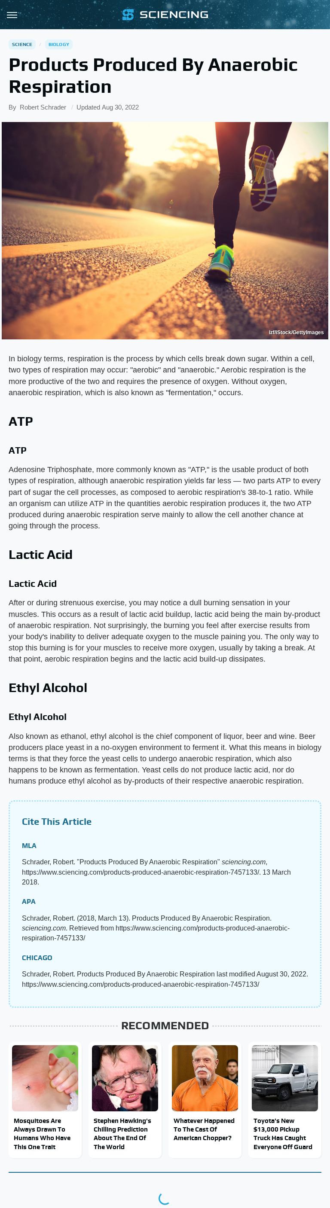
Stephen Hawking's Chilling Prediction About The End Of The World (122, 1133)
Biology (59, 44)
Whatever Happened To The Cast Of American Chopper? (204, 1129)
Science (22, 44)
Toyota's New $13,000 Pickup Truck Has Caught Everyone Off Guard (283, 1133)
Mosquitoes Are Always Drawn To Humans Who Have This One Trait (42, 1133)
